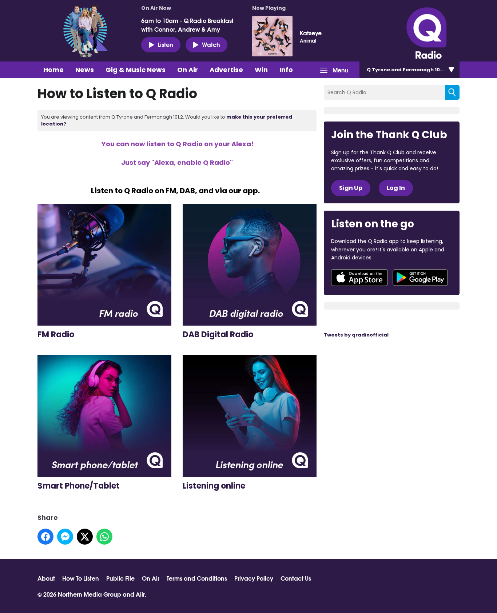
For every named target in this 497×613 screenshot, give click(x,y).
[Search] (452, 92)
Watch (211, 44)
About (46, 578)
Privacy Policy (253, 578)
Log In (396, 188)
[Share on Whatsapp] (104, 537)
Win (261, 69)
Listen (165, 44)
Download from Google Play (420, 277)
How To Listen (80, 578)
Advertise (226, 69)
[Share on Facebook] (45, 537)
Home (53, 69)
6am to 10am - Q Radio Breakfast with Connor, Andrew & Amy (187, 24)
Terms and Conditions (197, 578)
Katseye (311, 32)
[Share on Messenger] (65, 537)
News (84, 69)
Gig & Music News (136, 69)
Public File (120, 578)
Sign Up (350, 188)
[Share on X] (85, 537)
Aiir (140, 593)
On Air (187, 69)
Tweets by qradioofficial (356, 334)
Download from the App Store (359, 277)
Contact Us (296, 578)
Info (286, 69)
